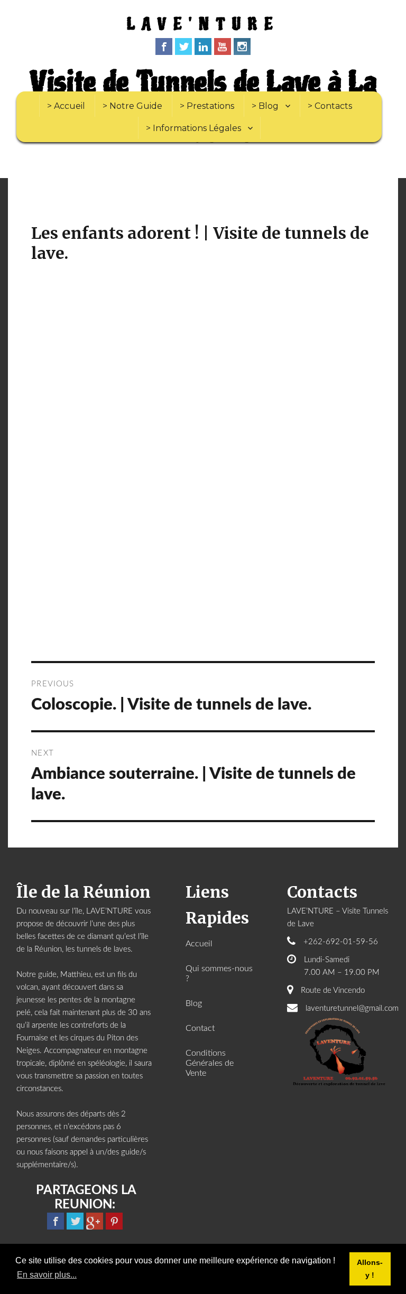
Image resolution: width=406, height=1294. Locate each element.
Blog (194, 1003)
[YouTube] (222, 46)
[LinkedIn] (203, 46)
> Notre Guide (132, 106)
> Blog (265, 106)
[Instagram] (242, 46)
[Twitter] (183, 46)
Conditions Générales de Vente (210, 1063)
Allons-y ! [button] (370, 1268)
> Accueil (66, 106)
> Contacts (330, 106)
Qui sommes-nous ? (219, 973)
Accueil (199, 943)
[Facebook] (163, 46)
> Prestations (207, 106)
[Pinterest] (114, 1221)
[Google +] (94, 1221)
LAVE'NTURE (203, 24)
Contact (200, 1028)
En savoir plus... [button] (47, 1274)
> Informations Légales (193, 128)
